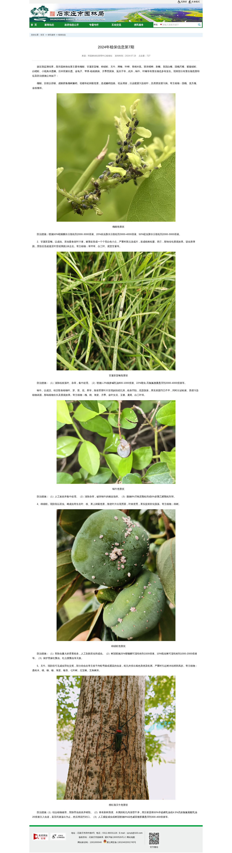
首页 (42, 35)
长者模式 (196, 2)
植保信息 (62, 35)
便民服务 (51, 35)
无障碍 (184, 2)
